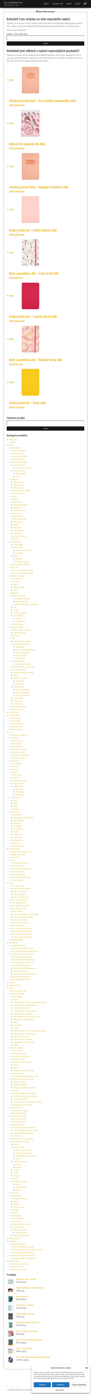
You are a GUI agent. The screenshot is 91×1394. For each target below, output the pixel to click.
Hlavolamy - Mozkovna (21, 755)
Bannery (16, 1145)
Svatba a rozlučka (19, 1230)
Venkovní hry (15, 843)
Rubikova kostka (19, 758)
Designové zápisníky (23, 599)
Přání (77, 4)
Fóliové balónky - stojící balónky (24, 1005)
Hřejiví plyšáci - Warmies (22, 630)
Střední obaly (20, 792)
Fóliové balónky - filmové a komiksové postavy (29, 1002)
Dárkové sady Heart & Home (23, 673)
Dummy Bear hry (17, 746)
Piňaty (15, 1179)
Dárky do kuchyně (19, 519)
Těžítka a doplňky (19, 1054)
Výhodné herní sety (18, 846)
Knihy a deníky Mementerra (20, 965)
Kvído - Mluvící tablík (18, 903)
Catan (15, 803)
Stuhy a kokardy (19, 459)
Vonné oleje (20, 684)
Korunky (16, 1065)
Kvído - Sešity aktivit (20, 920)
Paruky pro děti (18, 1073)
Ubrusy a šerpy (18, 1207)
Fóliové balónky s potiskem (23, 1014)
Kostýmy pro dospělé (18, 1116)
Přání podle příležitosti (21, 644)
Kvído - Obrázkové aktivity (20, 906)
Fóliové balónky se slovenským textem (27, 1017)
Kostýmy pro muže (20, 1119)
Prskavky (19, 1167)
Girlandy (16, 1170)
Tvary (17, 1159)
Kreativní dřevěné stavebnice (23, 1252)
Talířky (15, 1201)
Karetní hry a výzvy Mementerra (22, 954)
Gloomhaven (17, 826)
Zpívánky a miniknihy (20, 863)
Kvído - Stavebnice (17, 926)
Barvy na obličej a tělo (19, 991)
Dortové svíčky (18, 1147)
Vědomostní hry (16, 840)
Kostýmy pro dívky (19, 1113)
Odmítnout (61, 1385)
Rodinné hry (57, 4)
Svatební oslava (21, 1233)
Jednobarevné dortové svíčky (26, 1156)
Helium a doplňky (17, 1048)
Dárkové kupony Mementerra (23, 948)
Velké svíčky (17, 701)
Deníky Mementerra (20, 971)
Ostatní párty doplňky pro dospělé (25, 1096)
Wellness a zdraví (17, 709)
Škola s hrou (15, 812)
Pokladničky (17, 533)
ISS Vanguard (18, 829)
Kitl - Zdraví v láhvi (19, 511)
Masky (15, 1068)
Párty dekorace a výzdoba (20, 1142)
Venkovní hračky (17, 727)
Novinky (11, 982)
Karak (15, 806)
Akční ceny (13, 439)
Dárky (46, 4)
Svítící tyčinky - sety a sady (23, 1105)
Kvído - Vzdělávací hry (21, 897)
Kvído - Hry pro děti (17, 886)
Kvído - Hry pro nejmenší (22, 889)
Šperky (15, 584)
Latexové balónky (17, 1125)
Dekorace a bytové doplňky (20, 491)
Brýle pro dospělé (19, 1082)
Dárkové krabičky (19, 451)
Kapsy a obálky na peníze (22, 641)
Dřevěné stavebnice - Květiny (23, 1247)
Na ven (18, 476)
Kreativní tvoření (17, 724)
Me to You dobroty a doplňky (23, 570)
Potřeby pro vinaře (22, 562)
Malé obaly (19, 789)
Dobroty (14, 496)
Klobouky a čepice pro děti (22, 1062)
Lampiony (16, 1176)
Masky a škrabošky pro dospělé (24, 1093)
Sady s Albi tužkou (17, 872)
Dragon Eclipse (18, 820)
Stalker (15, 832)
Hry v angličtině (16, 763)
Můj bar (16, 556)
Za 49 (13, 442)
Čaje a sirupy (18, 502)
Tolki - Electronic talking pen (21, 877)
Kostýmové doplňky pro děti (21, 1056)
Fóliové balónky (16, 997)
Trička (15, 590)
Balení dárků (15, 448)
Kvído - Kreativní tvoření (19, 900)
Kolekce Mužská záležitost (20, 565)
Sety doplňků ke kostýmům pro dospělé (27, 1102)
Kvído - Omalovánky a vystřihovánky (26, 914)
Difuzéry (16, 675)
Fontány (18, 1164)
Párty (11, 988)
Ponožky (16, 582)
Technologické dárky (18, 707)
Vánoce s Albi (14, 1261)
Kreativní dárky (18, 530)
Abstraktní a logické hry (19, 735)
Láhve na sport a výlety (24, 550)
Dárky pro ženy (18, 488)
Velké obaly (20, 795)
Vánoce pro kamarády (19, 1270)
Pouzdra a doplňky (19, 613)
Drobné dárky (16, 513)
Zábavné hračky (16, 729)
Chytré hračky (16, 718)
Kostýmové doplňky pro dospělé (22, 1079)
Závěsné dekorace (20, 1181)
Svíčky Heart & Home (18, 670)
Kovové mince (18, 783)
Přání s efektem (19, 661)
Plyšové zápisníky (22, 602)
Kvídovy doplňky (16, 940)
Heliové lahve (18, 1051)
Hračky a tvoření (14, 715)
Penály (15, 610)
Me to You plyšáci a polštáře (23, 573)
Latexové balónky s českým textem (26, 1130)
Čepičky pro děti (19, 1059)
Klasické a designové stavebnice (22, 1255)
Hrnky (69, 4)
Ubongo (16, 809)
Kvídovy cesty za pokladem (23, 931)
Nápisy (15, 1022)
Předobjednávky (14, 1238)
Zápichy (16, 1210)
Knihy (13, 860)
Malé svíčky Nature (22, 690)
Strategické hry (16, 815)
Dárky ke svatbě (19, 465)
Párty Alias (17, 775)
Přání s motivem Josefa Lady (23, 667)
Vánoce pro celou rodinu (20, 1264)
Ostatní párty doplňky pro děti (23, 1071)
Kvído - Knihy (17, 911)
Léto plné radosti (19, 471)
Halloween (17, 1221)
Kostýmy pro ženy (19, 1122)
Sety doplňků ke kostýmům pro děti (26, 1076)
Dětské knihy (13, 712)
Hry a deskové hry (13, 2)
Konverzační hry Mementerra (23, 963)
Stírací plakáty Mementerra (20, 980)
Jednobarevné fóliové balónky (24, 1019)
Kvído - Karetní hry (19, 891)
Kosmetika (17, 528)
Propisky (19, 619)
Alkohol (15, 499)
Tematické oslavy (17, 1227)
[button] (86, 1368)
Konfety (16, 1173)
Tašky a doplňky (19, 587)
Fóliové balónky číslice (21, 1008)
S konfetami (17, 1136)
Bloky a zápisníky (19, 596)
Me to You (14, 567)
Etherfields (17, 823)
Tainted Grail (17, 835)
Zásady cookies (59, 1390)
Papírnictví (15, 593)
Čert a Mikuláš (18, 1218)
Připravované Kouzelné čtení (21, 869)
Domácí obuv (18, 579)
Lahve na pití (17, 547)
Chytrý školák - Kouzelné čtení (21, 852)
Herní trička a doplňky (18, 749)
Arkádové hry (18, 741)
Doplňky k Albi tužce (18, 854)
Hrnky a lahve (16, 542)
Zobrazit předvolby (79, 1385)
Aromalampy (20, 681)
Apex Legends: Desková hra (23, 818)
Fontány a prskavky (20, 1162)
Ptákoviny (14, 1213)
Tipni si (15, 778)
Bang (15, 800)
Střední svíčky (18, 698)
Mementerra (13, 943)
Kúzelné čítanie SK (17, 866)
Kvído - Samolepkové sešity (23, 917)
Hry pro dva (15, 761)
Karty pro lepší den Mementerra (24, 960)
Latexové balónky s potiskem (23, 1133)
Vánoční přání (20, 658)
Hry (10, 732)
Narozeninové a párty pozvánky (22, 1139)
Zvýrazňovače (20, 621)
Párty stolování (16, 1196)
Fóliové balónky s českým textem (25, 1011)
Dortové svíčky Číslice (23, 1153)
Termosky (19, 553)
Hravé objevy (15, 721)
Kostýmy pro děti (17, 1108)
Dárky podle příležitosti (19, 462)
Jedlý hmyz (17, 508)
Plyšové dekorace (19, 633)
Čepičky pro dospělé (20, 1085)
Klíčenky (16, 525)
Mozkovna (14, 769)
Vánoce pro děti (16, 1267)
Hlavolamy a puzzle (18, 752)
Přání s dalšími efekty (23, 664)
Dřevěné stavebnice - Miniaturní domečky (28, 1250)
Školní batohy (18, 624)
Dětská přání (20, 647)
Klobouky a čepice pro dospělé (24, 1088)
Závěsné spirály (21, 1187)
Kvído (11, 883)
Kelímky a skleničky (20, 1198)
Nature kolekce (18, 687)
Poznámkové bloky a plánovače (27, 604)
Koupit (22, 105)
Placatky (19, 559)
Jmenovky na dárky (20, 456)
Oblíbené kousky (14, 985)
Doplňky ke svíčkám (20, 678)
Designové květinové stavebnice (24, 1258)
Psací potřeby (18, 616)
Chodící (16, 1000)
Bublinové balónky (17, 994)
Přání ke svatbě (21, 656)
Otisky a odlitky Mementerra (21, 977)
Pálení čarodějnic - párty (22, 1224)
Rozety (18, 1184)
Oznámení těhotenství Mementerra (25, 951)
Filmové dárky (18, 522)
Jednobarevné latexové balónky (24, 1127)
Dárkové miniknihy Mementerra (24, 968)
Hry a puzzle (15, 857)
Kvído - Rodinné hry (20, 894)
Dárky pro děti (18, 482)
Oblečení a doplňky (17, 576)
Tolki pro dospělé (17, 880)
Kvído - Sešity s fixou (20, 923)
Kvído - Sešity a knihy (18, 909)
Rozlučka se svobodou (24, 468)
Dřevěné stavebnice (18, 1244)
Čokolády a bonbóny (20, 505)
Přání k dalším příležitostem (25, 650)
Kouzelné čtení (14, 849)
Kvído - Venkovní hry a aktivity (21, 928)
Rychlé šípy (17, 744)
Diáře (15, 607)
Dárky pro (14, 479)
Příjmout (42, 1385)
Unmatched (17, 837)
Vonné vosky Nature (23, 695)
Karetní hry (15, 766)
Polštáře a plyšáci (17, 627)
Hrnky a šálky (18, 545)
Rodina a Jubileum (20, 536)
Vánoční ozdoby (19, 493)
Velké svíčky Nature (23, 693)
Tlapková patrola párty (21, 1235)
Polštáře (16, 636)
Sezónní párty (16, 1216)
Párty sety (14, 1193)
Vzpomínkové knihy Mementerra (24, 974)
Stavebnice (13, 1241)
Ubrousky (16, 1204)
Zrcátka (16, 539)
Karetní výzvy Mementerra (22, 957)
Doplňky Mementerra (18, 945)
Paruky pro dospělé (20, 1099)
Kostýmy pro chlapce (20, 1110)
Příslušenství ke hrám (19, 781)
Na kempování (21, 474)
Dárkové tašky (18, 454)
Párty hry (14, 772)
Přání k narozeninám (23, 653)
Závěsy (18, 1190)
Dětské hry (15, 738)
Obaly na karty (18, 786)
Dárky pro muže (19, 485)
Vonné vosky (17, 704)
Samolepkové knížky (18, 874)
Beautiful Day (18, 516)
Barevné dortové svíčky (24, 1150)
